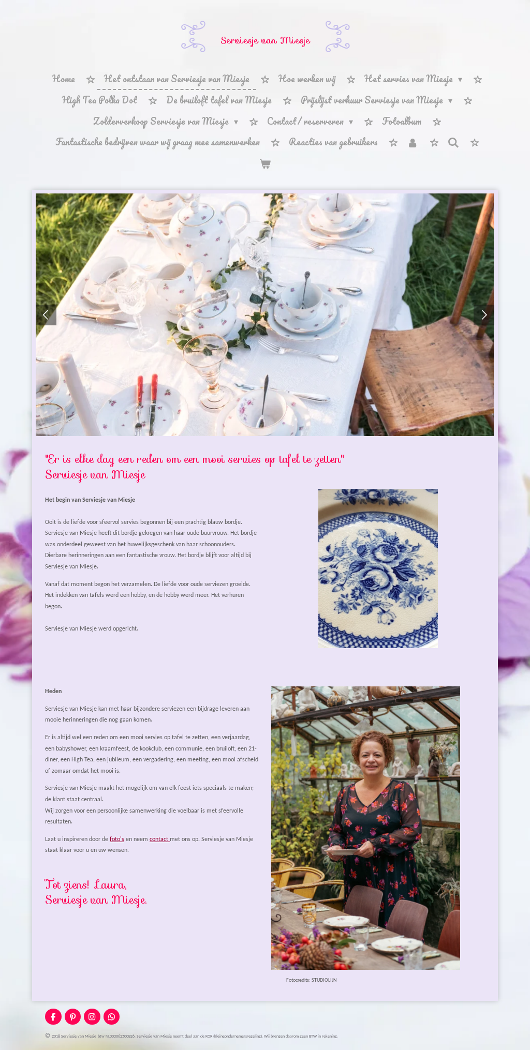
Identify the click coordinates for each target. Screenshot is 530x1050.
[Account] (412, 142)
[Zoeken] (453, 142)
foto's (117, 839)
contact (160, 839)
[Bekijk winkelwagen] (265, 163)
